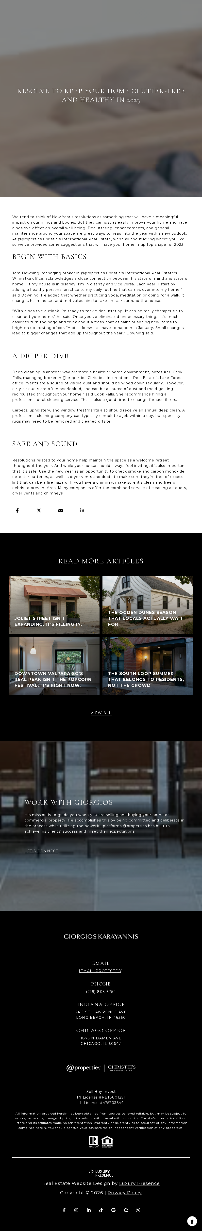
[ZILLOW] (126, 1210)
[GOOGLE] (113, 1210)
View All (101, 713)
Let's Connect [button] (41, 851)
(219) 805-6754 (101, 991)
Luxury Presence (139, 1183)
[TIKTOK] (101, 1210)
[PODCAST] (138, 1210)
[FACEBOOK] (64, 1210)
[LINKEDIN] (89, 1210)
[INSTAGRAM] (76, 1210)
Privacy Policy (125, 1193)
